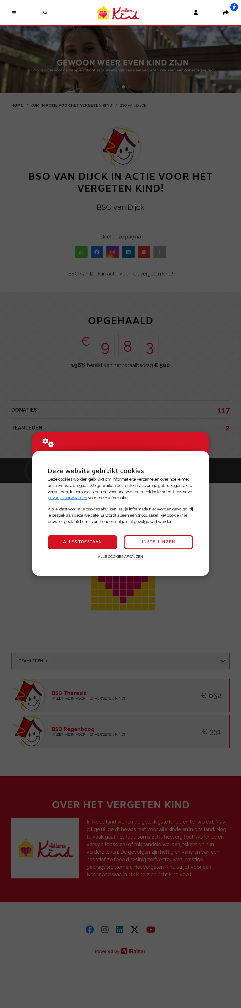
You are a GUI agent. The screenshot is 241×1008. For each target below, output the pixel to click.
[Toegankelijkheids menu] (234, 7)
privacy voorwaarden (67, 497)
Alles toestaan (82, 542)
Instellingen (158, 542)
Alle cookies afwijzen (120, 556)
